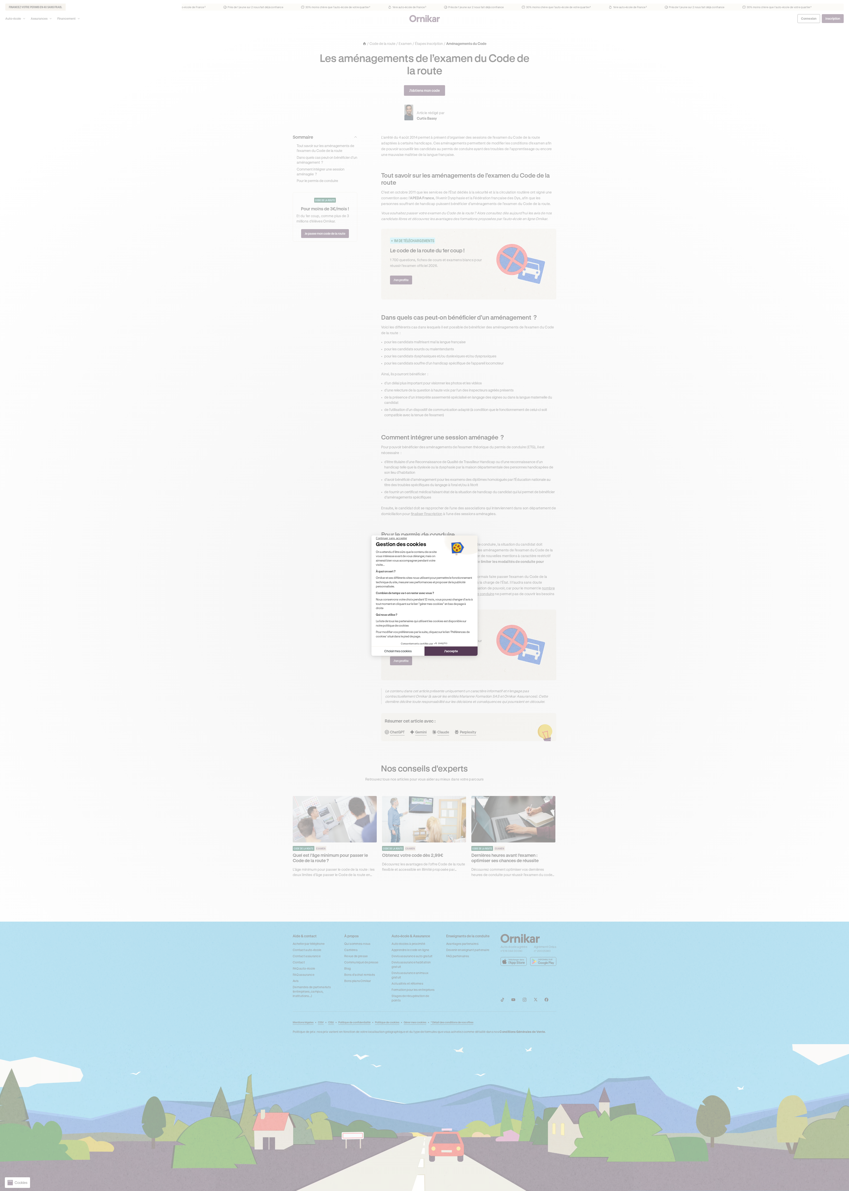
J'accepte (451, 651)
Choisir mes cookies (398, 651)
